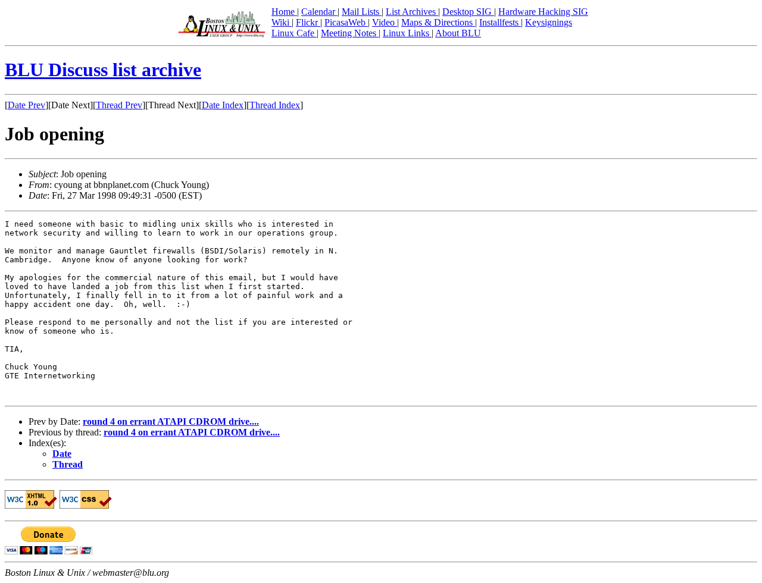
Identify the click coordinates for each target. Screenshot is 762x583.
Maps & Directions (438, 22)
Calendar (319, 12)
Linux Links (407, 33)
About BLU (458, 33)
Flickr (308, 22)
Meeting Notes (350, 33)
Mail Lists (362, 12)
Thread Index (274, 105)
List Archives (412, 12)
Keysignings (548, 22)
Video (384, 22)
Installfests (500, 22)
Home (284, 12)
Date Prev (26, 105)
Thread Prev (119, 105)
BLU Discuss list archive (103, 69)
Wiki (281, 22)
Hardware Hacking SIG (543, 12)
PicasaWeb (346, 22)
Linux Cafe (294, 33)
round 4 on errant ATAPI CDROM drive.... (171, 421)
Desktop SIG (468, 12)
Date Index (222, 105)
